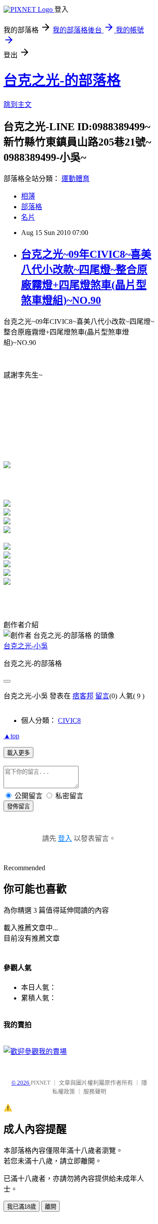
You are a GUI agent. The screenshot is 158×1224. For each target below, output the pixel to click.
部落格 (31, 206)
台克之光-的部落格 (62, 80)
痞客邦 (82, 696)
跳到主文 (18, 104)
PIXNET (40, 1082)
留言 (102, 696)
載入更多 (18, 753)
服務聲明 (94, 1091)
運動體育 (75, 178)
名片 (28, 217)
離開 (50, 1206)
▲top (11, 736)
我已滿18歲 (21, 1206)
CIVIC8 (69, 720)
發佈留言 (18, 806)
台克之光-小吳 (26, 646)
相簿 (28, 196)
